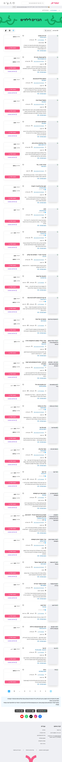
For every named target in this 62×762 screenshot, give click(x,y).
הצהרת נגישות (17, 750)
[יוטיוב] (22, 716)
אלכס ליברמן (42, 210)
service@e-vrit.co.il (55, 732)
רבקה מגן (43, 166)
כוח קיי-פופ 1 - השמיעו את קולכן (36, 255)
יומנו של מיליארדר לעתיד (38, 186)
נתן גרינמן (43, 321)
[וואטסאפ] (26, 716)
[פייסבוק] (40, 716)
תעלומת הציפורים (41, 122)
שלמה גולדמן (42, 386)
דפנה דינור (43, 564)
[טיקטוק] (31, 716)
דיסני (44, 365)
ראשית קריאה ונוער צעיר (39, 61)
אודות (43, 730)
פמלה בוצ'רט (42, 187)
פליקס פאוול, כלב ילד (40, 57)
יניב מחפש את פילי (40, 384)
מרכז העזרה (42, 732)
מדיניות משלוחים (41, 735)
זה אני (44, 648)
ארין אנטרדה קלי (42, 59)
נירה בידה (43, 473)
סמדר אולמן (43, 541)
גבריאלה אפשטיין (41, 518)
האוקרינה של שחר (40, 319)
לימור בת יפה (42, 429)
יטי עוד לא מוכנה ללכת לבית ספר (36, 298)
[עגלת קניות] (7, 3)
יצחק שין (44, 80)
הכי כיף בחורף (42, 36)
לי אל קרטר (43, 299)
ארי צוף (44, 472)
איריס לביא (43, 233)
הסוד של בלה (42, 449)
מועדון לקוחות (41, 741)
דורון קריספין (42, 628)
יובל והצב (43, 605)
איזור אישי (42, 743)
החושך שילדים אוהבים (39, 79)
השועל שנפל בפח (41, 100)
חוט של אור (42, 427)
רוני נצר (44, 650)
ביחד (44, 670)
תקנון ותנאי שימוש (44, 750)
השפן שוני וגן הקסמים (39, 493)
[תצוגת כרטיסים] (6, 30)
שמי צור (44, 495)
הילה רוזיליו (43, 37)
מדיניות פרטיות (30, 750)
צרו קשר (59, 730)
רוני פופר (43, 344)
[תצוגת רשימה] (13, 30)
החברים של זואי (41, 232)
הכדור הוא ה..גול (41, 164)
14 (14, 691)
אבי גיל (44, 607)
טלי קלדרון (43, 278)
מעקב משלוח (42, 738)
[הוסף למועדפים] (23, 36)
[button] (4, 3)
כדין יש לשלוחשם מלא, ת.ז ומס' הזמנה (54, 736)
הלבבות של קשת (41, 276)
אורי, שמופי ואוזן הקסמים (38, 539)
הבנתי (14, 7)
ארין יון (44, 256)
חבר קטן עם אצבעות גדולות (38, 627)
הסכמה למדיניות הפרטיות (22, 7)
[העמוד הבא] (9, 691)
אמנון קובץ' (43, 407)
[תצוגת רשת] (9, 30)
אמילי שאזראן (42, 671)
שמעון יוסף (43, 585)
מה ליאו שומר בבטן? (40, 562)
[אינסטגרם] (35, 716)
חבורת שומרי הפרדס (40, 584)
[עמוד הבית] (59, 10)
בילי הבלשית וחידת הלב (39, 143)
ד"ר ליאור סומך (42, 145)
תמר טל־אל (38, 650)
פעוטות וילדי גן (53, 10)
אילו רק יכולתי (42, 406)
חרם (45, 209)
